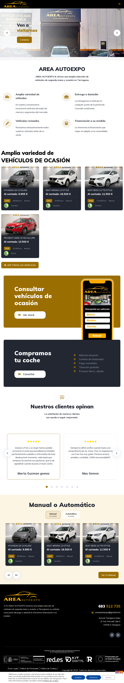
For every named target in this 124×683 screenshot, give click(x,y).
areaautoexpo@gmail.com (107, 612)
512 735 (109, 606)
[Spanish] (121, 671)
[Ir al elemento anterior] (8, 575)
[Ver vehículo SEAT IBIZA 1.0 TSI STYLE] (104, 188)
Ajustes (108, 677)
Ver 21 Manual (108, 575)
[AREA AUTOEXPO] (16, 4)
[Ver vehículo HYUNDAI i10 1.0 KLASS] (20, 188)
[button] (47, 487)
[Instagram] (118, 635)
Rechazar (93, 677)
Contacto (24, 40)
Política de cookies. (51, 681)
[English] (117, 671)
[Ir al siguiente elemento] (16, 575)
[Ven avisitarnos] (62, 33)
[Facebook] (111, 635)
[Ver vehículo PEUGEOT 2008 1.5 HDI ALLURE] (20, 236)
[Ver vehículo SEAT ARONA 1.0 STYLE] (62, 188)
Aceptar (78, 677)
